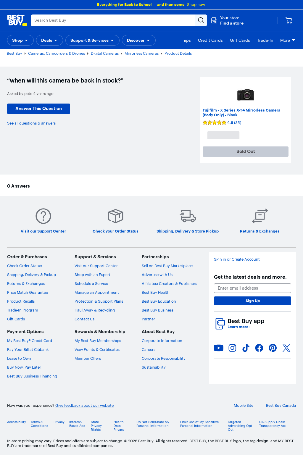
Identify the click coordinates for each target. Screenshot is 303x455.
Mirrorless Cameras (142, 53)
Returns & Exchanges (26, 283)
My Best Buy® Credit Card (29, 340)
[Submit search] (201, 20)
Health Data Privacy (119, 426)
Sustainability (154, 367)
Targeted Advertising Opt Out (240, 426)
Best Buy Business (157, 310)
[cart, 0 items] (288, 20)
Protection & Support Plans (99, 301)
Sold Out (245, 151)
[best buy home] (17, 20)
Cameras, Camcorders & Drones (56, 53)
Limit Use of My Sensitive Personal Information (199, 424)
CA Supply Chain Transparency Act (272, 424)
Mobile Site (243, 405)
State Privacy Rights (96, 426)
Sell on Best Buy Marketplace (167, 265)
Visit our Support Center (96, 265)
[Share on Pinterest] (273, 348)
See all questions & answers (31, 123)
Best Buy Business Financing (32, 376)
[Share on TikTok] (246, 348)
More (285, 40)
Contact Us (84, 319)
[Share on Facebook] (259, 348)
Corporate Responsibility (164, 358)
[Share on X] (286, 348)
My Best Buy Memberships (98, 340)
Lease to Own (19, 358)
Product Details (178, 53)
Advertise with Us (157, 274)
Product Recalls (21, 301)
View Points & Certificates (97, 349)
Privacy (59, 422)
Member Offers (88, 358)
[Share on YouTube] (218, 348)
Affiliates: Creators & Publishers (169, 283)
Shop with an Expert (92, 274)
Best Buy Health (156, 292)
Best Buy (14, 53)
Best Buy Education (159, 301)
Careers (148, 349)
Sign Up (253, 300)
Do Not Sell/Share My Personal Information (152, 424)
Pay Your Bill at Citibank (28, 349)
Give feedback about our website (84, 405)
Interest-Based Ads (77, 424)
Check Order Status (24, 265)
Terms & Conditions (39, 424)
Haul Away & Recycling (95, 310)
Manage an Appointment (97, 292)
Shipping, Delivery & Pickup (31, 274)
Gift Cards (16, 319)
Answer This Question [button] (38, 108)
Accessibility (16, 422)
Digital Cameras (105, 53)
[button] (227, 20)
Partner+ (149, 319)
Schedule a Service (91, 283)
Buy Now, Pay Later (24, 367)
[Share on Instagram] (232, 348)
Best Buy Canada (281, 405)
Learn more (239, 327)
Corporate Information (162, 340)
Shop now (196, 4)
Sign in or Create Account (237, 259)
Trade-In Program (22, 310)
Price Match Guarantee (27, 292)
